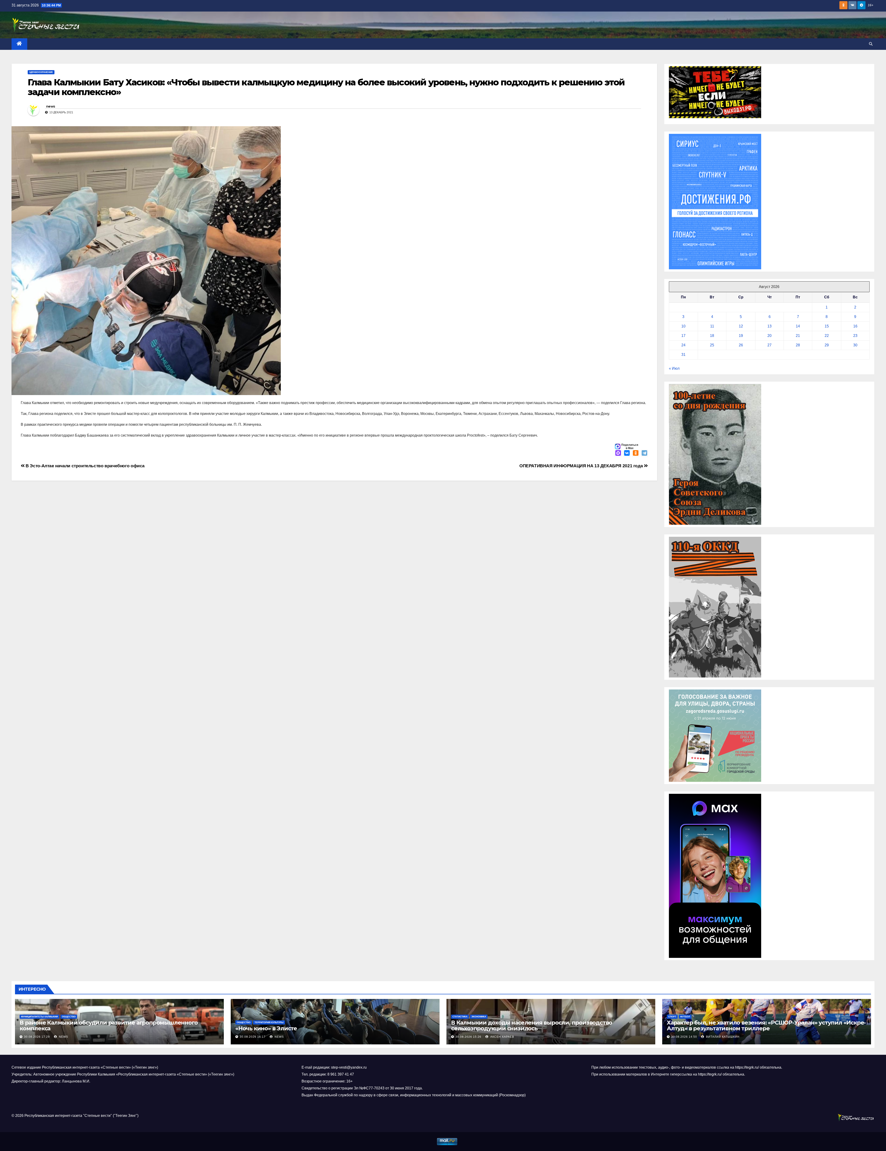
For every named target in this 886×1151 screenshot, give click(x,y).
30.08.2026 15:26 (468, 1036)
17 (683, 336)
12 (741, 326)
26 (741, 345)
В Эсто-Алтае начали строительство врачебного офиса (85, 465)
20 (769, 336)
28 (798, 345)
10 (683, 326)
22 (827, 336)
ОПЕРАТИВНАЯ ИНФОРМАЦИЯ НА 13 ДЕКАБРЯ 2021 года (581, 465)
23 (855, 336)
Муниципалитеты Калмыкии (39, 1016)
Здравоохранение (41, 72)
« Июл (674, 368)
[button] (871, 44)
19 (741, 336)
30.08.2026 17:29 (37, 1036)
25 (712, 345)
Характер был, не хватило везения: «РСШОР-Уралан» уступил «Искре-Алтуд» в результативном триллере (766, 1025)
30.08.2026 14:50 (684, 1036)
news (50, 106)
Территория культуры (269, 1022)
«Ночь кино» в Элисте (266, 1028)
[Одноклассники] (635, 453)
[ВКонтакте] (626, 453)
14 (798, 326)
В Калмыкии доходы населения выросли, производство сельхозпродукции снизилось (531, 1025)
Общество (69, 1016)
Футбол (685, 1016)
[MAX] (618, 453)
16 (855, 326)
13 (769, 326)
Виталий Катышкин (722, 1036)
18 (712, 336)
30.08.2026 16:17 (253, 1036)
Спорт (672, 1016)
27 (769, 345)
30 (855, 345)
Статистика (459, 1016)
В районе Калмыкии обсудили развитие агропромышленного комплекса (109, 1025)
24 (683, 345)
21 (798, 336)
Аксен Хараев (501, 1036)
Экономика (478, 1016)
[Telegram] (644, 453)
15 (827, 326)
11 (712, 326)
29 (827, 345)
